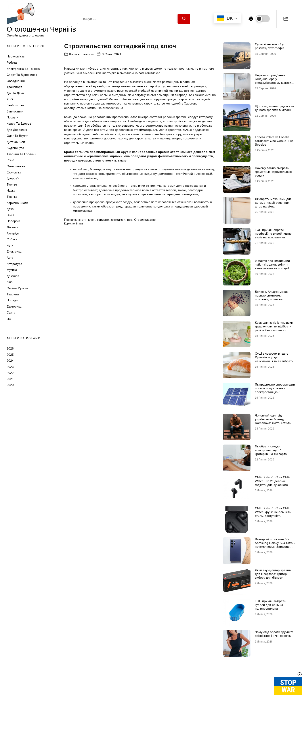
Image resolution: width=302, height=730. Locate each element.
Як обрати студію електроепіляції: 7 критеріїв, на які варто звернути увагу (271, 452)
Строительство (145, 219)
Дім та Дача (15, 93)
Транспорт (14, 87)
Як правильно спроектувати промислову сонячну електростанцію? (275, 388)
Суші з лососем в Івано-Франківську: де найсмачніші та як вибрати (274, 357)
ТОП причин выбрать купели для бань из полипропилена (270, 604)
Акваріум (13, 233)
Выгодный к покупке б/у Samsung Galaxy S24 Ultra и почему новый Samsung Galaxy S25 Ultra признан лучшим (275, 546)
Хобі (10, 99)
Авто (10, 257)
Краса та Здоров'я (20, 123)
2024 (10, 360)
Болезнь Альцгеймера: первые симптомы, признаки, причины (271, 295)
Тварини (13, 294)
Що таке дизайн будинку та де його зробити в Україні (274, 108)
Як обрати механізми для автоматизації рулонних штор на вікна (273, 202)
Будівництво (15, 148)
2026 (10, 348)
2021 (10, 379)
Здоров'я (13, 178)
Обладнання (16, 81)
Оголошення (16, 166)
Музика (12, 270)
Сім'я (10, 215)
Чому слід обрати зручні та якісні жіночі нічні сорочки (274, 633)
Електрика (14, 251)
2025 (10, 354)
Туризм (12, 184)
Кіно (10, 282)
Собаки (12, 239)
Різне (10, 160)
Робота (12, 62)
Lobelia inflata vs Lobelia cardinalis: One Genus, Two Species (274, 140)
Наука (11, 190)
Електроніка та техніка (23, 68)
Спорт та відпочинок (22, 74)
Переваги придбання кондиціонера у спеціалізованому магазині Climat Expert (274, 80)
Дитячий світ (16, 142)
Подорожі (13, 221)
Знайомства (15, 105)
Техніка (12, 196)
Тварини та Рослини (21, 154)
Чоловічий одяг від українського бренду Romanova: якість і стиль (273, 419)
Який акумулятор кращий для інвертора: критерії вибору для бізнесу (273, 573)
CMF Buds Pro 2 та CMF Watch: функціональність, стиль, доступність (273, 511)
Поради (12, 300)
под (129, 219)
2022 (10, 373)
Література (14, 264)
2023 (10, 367)
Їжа (9, 318)
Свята (11, 312)
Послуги (12, 117)
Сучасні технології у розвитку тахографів (269, 46)
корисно (103, 219)
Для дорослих (17, 129)
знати (82, 219)
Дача (10, 209)
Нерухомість (16, 56)
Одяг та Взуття (17, 135)
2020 (10, 385)
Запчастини (15, 111)
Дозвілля (13, 276)
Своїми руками (18, 288)
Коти (10, 245)
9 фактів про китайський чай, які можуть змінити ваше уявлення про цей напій (272, 266)
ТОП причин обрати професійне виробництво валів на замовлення (273, 233)
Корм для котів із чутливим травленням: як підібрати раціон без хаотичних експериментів (274, 328)
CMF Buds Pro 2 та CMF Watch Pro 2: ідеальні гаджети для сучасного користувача (272, 482)
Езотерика (14, 306)
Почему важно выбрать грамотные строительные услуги (273, 171)
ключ (91, 219)
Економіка (14, 172)
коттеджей (118, 219)
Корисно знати (17, 203)
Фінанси (12, 227)
